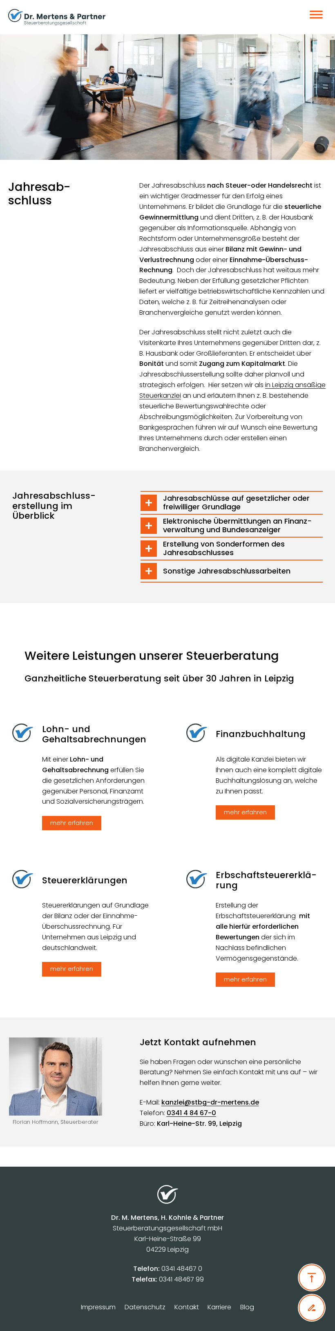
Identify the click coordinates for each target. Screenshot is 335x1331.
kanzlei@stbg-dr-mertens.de (210, 1102)
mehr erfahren (71, 823)
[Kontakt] (312, 1308)
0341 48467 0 (181, 1268)
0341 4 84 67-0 (191, 1113)
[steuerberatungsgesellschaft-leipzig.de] (132, 17)
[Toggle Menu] (316, 17)
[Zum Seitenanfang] (312, 1277)
